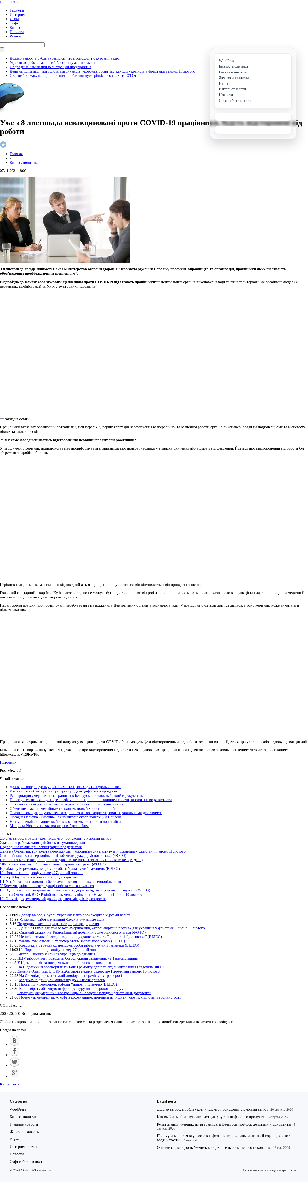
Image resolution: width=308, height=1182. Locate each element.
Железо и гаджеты (24, 1132)
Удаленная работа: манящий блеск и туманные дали (52, 63)
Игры (14, 19)
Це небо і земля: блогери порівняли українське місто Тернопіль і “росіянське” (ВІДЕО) (71, 860)
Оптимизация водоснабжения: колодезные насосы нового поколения (66, 804)
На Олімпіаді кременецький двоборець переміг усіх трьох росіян (53, 899)
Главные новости (24, 1124)
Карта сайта (9, 1084)
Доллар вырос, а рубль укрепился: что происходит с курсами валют (65, 58)
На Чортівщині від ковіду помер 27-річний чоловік (41, 873)
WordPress (18, 1109)
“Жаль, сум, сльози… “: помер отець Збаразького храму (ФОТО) (53, 864)
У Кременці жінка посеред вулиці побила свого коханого (47, 886)
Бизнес (15, 27)
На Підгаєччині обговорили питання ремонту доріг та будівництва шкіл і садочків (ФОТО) (75, 890)
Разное (15, 36)
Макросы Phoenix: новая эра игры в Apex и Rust (49, 826)
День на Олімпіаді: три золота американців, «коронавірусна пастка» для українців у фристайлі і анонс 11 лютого (102, 71)
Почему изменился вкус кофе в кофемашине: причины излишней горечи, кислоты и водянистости (91, 800)
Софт (14, 23)
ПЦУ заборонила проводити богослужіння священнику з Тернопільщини (60, 881)
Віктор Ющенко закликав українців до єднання (39, 877)
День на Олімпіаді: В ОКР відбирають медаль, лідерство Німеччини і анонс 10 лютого (71, 894)
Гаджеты (17, 10)
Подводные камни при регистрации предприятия (50, 67)
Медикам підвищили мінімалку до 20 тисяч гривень (62, 980)
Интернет (18, 14)
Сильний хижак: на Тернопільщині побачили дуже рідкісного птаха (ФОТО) (73, 75)
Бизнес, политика (24, 162)
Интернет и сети (23, 1147)
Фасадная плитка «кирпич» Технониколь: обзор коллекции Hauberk (65, 817)
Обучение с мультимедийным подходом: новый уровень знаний (62, 808)
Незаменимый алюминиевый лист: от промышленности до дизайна (65, 821)
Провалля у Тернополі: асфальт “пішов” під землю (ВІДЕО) (68, 984)
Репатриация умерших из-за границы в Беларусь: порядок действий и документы (77, 795)
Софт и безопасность (27, 1161)
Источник (8, 762)
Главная (16, 154)
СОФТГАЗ (9, 2)
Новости (17, 32)
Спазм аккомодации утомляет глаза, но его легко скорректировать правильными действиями (86, 813)
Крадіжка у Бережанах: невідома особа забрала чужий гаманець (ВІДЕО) (60, 868)
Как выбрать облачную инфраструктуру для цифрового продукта (63, 791)
